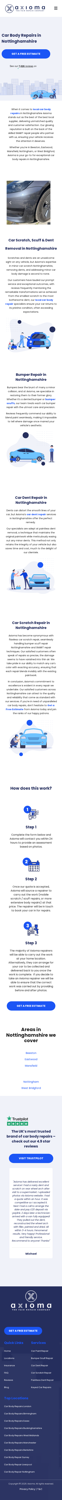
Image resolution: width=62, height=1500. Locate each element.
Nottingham (31, 1082)
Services (38, 1342)
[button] (56, 8)
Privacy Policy (27, 1489)
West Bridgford (31, 1088)
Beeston (31, 1053)
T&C (39, 1489)
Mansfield (31, 1066)
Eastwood (31, 1059)
